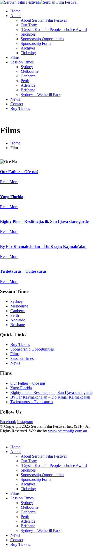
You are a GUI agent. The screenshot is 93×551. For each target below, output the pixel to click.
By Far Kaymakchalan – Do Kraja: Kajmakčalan (43, 246)
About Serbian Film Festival (44, 20)
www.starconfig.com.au (67, 431)
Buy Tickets (20, 108)
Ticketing (28, 53)
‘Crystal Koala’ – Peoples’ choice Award (54, 29)
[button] (3, 438)
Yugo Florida (11, 197)
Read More (9, 182)
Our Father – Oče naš (19, 171)
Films (14, 57)
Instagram (25, 421)
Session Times (22, 62)
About (15, 15)
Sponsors (28, 34)
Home (15, 11)
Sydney (27, 66)
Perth (25, 80)
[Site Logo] (39, 2)
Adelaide (28, 85)
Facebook (8, 421)
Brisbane (28, 90)
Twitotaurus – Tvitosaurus (23, 271)
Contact (16, 104)
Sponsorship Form (36, 43)
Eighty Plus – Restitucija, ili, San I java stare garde (44, 221)
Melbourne (29, 71)
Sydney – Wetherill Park (40, 94)
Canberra (28, 76)
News (15, 99)
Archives (28, 48)
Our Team (29, 25)
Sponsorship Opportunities (42, 39)
